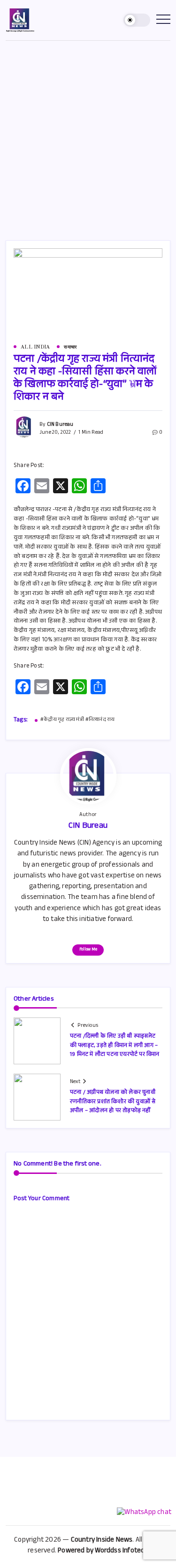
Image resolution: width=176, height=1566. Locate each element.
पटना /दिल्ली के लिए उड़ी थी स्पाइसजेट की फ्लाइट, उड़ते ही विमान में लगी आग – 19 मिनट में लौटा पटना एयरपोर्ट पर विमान (115, 1045)
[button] (137, 20)
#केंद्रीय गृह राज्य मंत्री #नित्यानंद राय (77, 720)
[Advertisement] (88, 133)
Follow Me (88, 950)
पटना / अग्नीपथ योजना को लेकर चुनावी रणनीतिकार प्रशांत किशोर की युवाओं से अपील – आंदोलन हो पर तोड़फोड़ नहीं (112, 1101)
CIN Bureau (60, 425)
